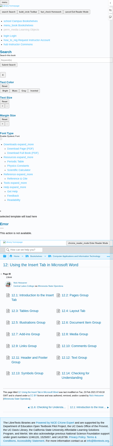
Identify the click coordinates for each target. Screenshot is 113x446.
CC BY (33, 395)
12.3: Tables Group (24, 311)
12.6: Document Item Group (81, 322)
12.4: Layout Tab (73, 311)
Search (7, 250)
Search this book (8, 55)
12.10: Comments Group (79, 346)
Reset (4, 86)
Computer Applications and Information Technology (76, 256)
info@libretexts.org (97, 440)
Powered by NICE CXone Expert (55, 422)
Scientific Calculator (18, 170)
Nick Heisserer (20, 283)
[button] (13, 195)
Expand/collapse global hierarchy (6, 256)
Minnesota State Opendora (50, 286)
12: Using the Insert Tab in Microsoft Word (38, 392)
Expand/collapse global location (108, 255)
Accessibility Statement (30, 440)
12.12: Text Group (74, 357)
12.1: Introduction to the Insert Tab (32, 297)
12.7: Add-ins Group (25, 334)
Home (16, 256)
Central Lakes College (24, 286)
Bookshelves (36, 256)
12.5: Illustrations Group (28, 322)
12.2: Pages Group (75, 295)
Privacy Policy (77, 437)
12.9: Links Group (23, 346)
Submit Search (9, 65)
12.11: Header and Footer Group (29, 360)
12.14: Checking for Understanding (75, 375)
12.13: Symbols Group (27, 373)
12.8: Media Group (75, 334)
